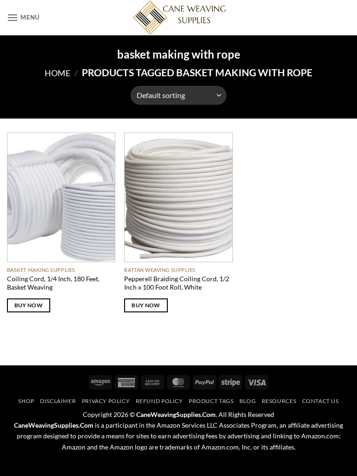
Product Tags (211, 400)
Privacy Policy (106, 400)
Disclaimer (58, 400)
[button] (23, 17)
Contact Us (320, 400)
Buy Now (28, 305)
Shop (26, 400)
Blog (247, 400)
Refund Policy (159, 400)
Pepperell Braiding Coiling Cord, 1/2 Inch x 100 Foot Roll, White (176, 283)
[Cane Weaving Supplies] (178, 17)
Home (57, 73)
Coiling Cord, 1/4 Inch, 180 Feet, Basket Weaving (53, 283)
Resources (279, 400)
